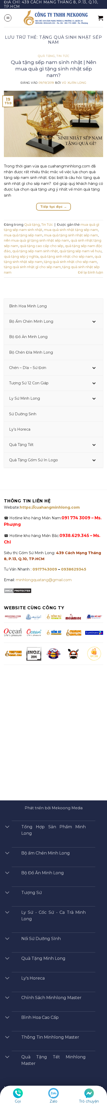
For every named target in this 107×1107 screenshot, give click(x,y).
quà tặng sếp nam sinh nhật (35, 251)
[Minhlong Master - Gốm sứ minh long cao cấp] (55, 18)
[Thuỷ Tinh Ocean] (34, 632)
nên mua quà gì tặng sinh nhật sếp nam (36, 240)
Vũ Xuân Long (74, 83)
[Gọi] (18, 1093)
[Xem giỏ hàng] (100, 18)
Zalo (53, 1101)
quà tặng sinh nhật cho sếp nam (66, 256)
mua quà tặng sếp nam (23, 235)
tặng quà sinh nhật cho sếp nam (70, 262)
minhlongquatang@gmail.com (44, 580)
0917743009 (44, 569)
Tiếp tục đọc (53, 207)
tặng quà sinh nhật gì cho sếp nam (32, 267)
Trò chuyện (89, 1101)
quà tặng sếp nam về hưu (80, 251)
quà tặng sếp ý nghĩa (21, 256)
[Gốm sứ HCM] (53, 632)
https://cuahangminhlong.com (50, 507)
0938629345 (73, 569)
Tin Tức (62, 56)
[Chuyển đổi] (7, 827)
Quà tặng (46, 56)
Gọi (18, 1101)
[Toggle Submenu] (94, 321)
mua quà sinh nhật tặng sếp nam (71, 230)
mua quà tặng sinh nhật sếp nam (71, 235)
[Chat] (89, 1093)
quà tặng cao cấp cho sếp (41, 246)
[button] (7, 18)
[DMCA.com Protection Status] (17, 590)
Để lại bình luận (90, 272)
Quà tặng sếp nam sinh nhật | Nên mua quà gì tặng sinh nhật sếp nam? (53, 68)
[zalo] (53, 1093)
